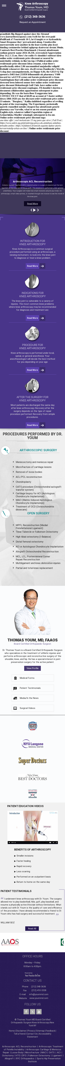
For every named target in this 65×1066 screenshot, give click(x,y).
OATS (52, 1052)
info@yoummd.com (38, 994)
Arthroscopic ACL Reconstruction (19, 1046)
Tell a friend (19, 1034)
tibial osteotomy (30, 536)
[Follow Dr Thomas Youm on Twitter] (32, 1011)
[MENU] (6, 5)
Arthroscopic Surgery (38, 450)
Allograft (9, 1058)
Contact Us (31, 1034)
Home (12, 1031)
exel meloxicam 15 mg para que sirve (33, 120)
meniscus (42, 462)
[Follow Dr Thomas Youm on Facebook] (26, 1011)
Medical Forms (27, 678)
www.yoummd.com (38, 998)
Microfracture (32, 1052)
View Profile (33, 668)
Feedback (50, 1031)
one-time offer (6, 120)
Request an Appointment (33, 22)
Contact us (32, 980)
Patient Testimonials (30, 688)
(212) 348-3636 (34, 16)
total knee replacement (40, 568)
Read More (32, 203)
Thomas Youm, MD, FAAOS (32, 641)
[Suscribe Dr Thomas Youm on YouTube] (39, 1011)
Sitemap (40, 1031)
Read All (32, 928)
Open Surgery (38, 513)
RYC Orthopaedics (25, 1058)
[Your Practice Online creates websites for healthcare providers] (32, 974)
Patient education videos (25, 806)
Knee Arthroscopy (21, 249)
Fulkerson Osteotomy (39, 1055)
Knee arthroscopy (20, 353)
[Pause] (34, 210)
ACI (59, 1052)
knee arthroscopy (24, 307)
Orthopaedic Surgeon (51, 650)
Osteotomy (8, 1055)
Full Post (56, 120)
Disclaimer (21, 1031)
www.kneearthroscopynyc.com (16, 36)
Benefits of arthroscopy (32, 849)
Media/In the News (29, 698)
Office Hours (33, 956)
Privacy (31, 1031)
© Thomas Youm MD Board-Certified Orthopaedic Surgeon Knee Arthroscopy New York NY (32, 1022)
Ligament (57, 1055)
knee (18, 301)
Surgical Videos (27, 708)
